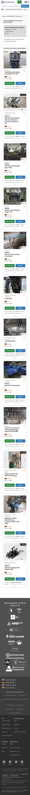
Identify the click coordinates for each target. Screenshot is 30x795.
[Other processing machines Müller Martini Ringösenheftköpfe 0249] (15, 552)
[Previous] (5, 60)
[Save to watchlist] (24, 70)
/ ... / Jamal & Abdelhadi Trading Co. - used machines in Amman (16, 9)
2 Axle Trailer (21, 695)
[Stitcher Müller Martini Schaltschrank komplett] (15, 240)
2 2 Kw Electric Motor (10, 695)
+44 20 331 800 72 (10, 680)
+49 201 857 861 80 (10, 685)
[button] (28, 2)
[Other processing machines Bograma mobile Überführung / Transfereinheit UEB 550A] (15, 504)
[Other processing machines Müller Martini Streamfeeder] (15, 369)
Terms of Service (11, 791)
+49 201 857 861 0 (10, 682)
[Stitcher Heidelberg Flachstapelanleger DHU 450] (15, 59)
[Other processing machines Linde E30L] (15, 284)
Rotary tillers (20, 709)
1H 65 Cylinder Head (15, 713)
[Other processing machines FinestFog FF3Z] (15, 327)
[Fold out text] (15, 90)
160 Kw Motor (10, 709)
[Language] (26, 2)
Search (25, 6)
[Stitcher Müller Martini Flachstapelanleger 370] (15, 196)
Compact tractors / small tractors (15, 705)
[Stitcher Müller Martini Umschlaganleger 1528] (15, 152)
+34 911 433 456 (10, 688)
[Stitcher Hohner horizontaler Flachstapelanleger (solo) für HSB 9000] (15, 415)
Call (21, 83)
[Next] (24, 60)
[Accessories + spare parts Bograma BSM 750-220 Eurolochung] (15, 460)
